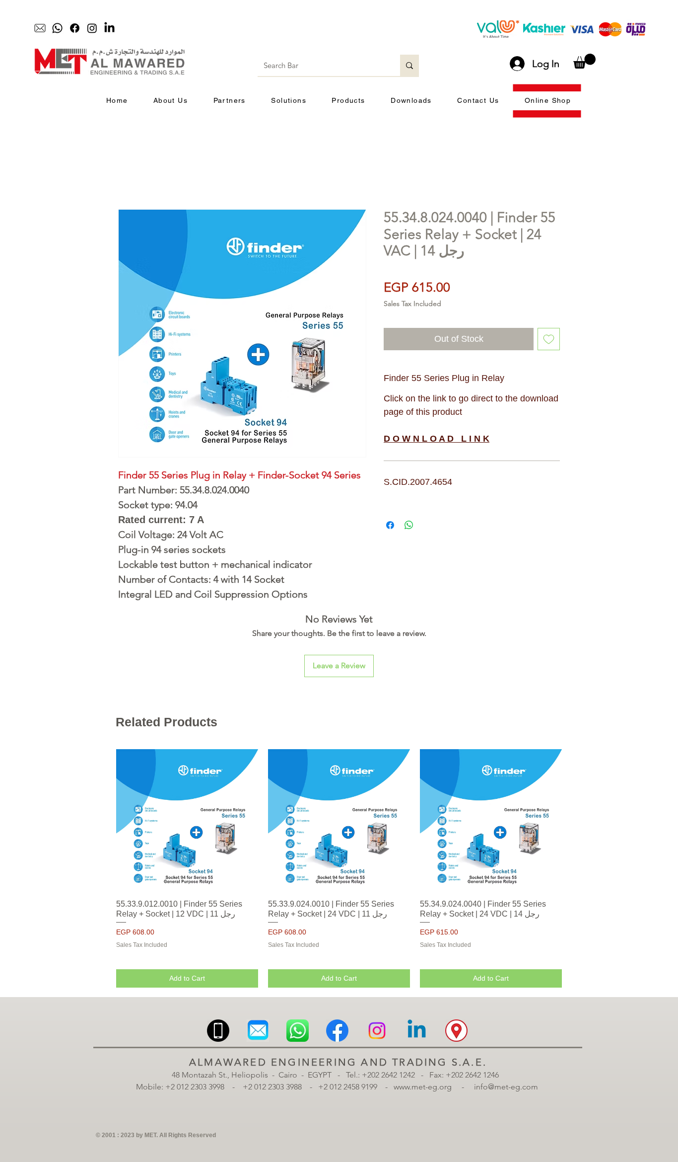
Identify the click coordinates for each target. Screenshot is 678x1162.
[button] (584, 61)
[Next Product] (576, 820)
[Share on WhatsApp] (409, 525)
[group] (339, 868)
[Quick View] (187, 820)
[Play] (272, 28)
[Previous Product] (102, 820)
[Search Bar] (409, 65)
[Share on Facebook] (390, 525)
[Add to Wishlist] (549, 339)
